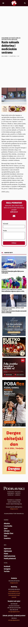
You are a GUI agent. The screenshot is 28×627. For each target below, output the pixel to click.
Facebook (7, 566)
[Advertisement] (14, 22)
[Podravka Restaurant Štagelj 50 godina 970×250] (14, 111)
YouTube (7, 571)
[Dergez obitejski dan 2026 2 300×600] (14, 474)
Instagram (7, 569)
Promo (6, 553)
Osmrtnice (7, 538)
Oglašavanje (8, 551)
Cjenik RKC (14, 597)
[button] (3, 3)
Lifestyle (7, 531)
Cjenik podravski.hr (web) (14, 595)
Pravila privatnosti (10, 558)
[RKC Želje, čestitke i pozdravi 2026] (14, 377)
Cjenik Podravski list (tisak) (14, 593)
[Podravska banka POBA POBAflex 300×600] (14, 426)
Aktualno (7, 523)
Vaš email (5, 224)
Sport (5, 528)
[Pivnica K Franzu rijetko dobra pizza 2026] (14, 356)
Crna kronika (8, 526)
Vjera (5, 536)
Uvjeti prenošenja (9, 556)
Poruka (5, 230)
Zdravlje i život (8, 533)
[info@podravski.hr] (14, 216)
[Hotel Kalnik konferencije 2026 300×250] (14, 335)
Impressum (7, 549)
